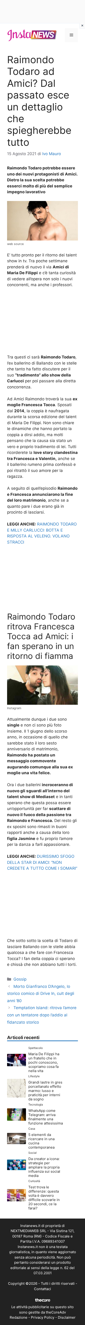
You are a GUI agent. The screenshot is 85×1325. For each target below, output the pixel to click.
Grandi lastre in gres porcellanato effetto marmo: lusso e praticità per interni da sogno (45, 1090)
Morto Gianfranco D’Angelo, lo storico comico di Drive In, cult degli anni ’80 (40, 993)
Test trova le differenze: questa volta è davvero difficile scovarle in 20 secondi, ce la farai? (44, 1197)
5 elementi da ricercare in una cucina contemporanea (41, 1141)
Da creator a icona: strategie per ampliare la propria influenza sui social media (44, 1167)
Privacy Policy (42, 1317)
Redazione (18, 1317)
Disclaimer (67, 1317)
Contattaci (42, 1289)
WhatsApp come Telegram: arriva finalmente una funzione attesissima (45, 1116)
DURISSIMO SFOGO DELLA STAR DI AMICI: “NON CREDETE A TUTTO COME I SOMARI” (42, 862)
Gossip (19, 979)
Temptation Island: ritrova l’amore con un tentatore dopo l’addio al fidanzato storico (41, 1014)
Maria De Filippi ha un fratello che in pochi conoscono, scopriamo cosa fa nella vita (43, 1062)
